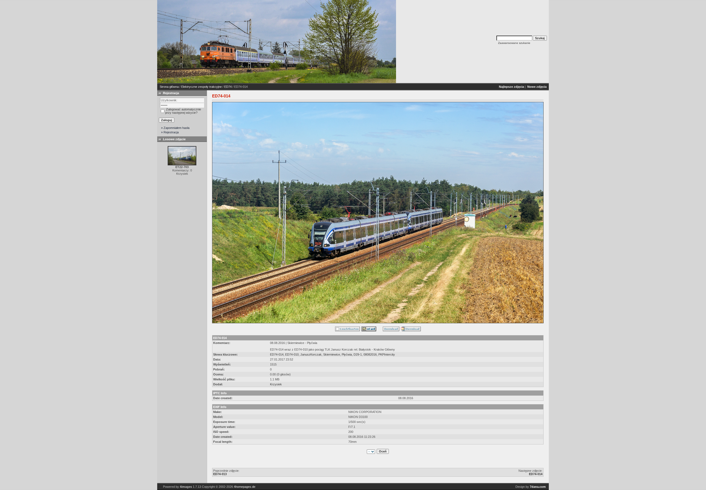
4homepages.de (244, 486)
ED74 (228, 86)
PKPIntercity (386, 354)
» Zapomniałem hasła (175, 127)
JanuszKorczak (311, 354)
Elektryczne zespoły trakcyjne (201, 86)
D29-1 (358, 354)
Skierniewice (331, 354)
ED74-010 (292, 354)
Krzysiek (276, 384)
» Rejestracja (170, 132)
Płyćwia (347, 354)
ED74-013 (220, 474)
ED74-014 (277, 354)
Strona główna (169, 86)
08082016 (370, 354)
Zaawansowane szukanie (514, 42)
